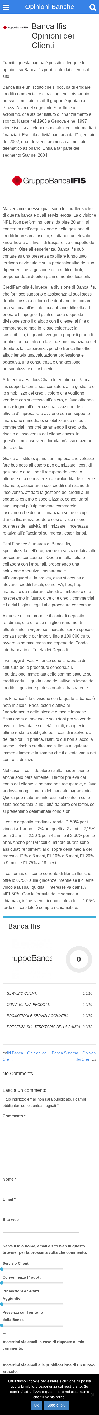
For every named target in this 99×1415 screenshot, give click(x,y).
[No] (92, 1394)
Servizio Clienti (16, 1263)
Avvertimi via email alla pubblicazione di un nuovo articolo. (49, 1368)
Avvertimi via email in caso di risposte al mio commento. (43, 1345)
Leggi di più (56, 1405)
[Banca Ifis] (32, 959)
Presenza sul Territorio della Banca (23, 1316)
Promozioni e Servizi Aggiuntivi (21, 1295)
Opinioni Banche (49, 6)
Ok (36, 1405)
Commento (14, 1116)
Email (9, 1199)
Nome (9, 1179)
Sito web (11, 1219)
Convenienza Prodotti (22, 1277)
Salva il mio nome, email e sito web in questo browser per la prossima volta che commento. (45, 1249)
